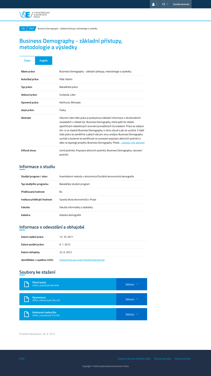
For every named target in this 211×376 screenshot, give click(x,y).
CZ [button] (163, 4)
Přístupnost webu (162, 358)
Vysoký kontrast (181, 4)
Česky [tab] (27, 60)
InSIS (21, 358)
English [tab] (44, 60)
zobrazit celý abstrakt (133, 143)
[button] (155, 4)
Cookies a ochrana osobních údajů (134, 358)
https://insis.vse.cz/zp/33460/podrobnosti (82, 260)
